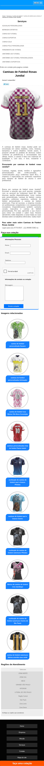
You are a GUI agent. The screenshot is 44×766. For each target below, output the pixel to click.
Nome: (7, 245)
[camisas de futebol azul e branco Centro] (17, 501)
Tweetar (6, 84)
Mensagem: (9, 285)
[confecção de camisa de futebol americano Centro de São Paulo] (17, 604)
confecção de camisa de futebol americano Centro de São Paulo (17, 621)
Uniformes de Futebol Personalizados (17, 58)
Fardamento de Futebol (11, 50)
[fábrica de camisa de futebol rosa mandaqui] (17, 570)
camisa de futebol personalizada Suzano (18, 345)
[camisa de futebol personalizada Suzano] (17, 329)
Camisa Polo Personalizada (13, 46)
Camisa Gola (7, 42)
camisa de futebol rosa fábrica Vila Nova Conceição (17, 413)
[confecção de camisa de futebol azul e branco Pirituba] (17, 465)
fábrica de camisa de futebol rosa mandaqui (17, 586)
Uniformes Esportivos (11, 62)
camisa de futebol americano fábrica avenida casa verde (17, 656)
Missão (22, 739)
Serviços (22, 21)
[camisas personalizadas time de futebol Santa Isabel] (17, 431)
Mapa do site (22, 757)
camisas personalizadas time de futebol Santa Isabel (17, 447)
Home (22, 726)
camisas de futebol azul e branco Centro (17, 517)
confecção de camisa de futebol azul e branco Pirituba (17, 482)
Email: (7, 253)
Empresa (22, 732)
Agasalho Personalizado (12, 26)
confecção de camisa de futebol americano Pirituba (17, 551)
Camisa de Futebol (9, 34)
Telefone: (8, 260)
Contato (22, 751)
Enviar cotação (13, 306)
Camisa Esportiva (9, 38)
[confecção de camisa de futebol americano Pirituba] (17, 535)
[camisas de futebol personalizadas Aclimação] (17, 363)
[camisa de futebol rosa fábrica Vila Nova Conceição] (17, 397)
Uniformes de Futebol (11, 54)
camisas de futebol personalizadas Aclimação (17, 379)
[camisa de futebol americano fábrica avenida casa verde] (17, 640)
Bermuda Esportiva (10, 30)
